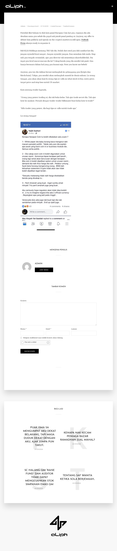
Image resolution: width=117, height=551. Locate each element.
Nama (23, 329)
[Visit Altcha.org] (48, 342)
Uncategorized (32, 26)
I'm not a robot (30, 342)
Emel (48, 329)
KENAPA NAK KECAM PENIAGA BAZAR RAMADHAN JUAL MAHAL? (77, 436)
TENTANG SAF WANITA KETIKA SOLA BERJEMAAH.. (77, 477)
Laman (74, 329)
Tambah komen (68, 26)
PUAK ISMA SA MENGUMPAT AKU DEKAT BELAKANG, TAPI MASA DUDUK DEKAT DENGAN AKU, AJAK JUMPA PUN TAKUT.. (39, 436)
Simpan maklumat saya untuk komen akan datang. (43, 338)
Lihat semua (44, 270)
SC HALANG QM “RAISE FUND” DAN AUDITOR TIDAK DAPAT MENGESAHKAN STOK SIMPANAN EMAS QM (39, 477)
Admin (22, 26)
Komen (23, 300)
